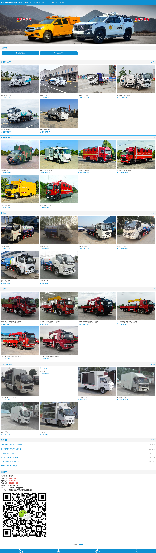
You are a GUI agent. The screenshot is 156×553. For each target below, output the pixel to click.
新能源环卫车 (20, 53)
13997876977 (6, 97)
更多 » (153, 62)
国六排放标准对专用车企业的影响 (12, 445)
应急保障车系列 (59, 53)
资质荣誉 (54, 2)
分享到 (59, 552)
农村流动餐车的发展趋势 (9, 466)
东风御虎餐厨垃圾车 (7, 453)
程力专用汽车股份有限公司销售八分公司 (11, 2)
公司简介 (27, 2)
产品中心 (36, 2)
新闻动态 (45, 2)
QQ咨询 (136, 552)
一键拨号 (20, 552)
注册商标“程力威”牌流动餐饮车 (11, 462)
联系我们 (62, 2)
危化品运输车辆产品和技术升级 (11, 449)
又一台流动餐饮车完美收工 (9, 457)
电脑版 (81, 544)
